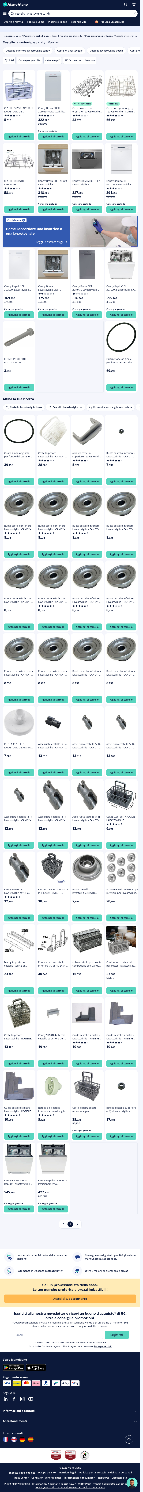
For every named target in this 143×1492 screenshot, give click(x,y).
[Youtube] (30, 1399)
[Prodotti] (5, 13)
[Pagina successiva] (77, 1224)
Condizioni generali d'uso (46, 1477)
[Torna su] (129, 1439)
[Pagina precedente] (63, 1224)
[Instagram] (22, 1399)
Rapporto (104, 1477)
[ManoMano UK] (14, 1439)
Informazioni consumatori (79, 1477)
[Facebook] (14, 1399)
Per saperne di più (103, 1346)
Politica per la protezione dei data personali (105, 1472)
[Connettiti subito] (125, 4)
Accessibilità (119, 1477)
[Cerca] (12, 13)
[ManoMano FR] (5, 1439)
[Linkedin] (5, 1399)
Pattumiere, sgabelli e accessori (39, 35)
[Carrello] (134, 4)
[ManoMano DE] (22, 1439)
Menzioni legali (68, 1472)
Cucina (19, 35)
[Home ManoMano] (61, 4)
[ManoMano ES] (30, 1439)
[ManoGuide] (132, 1483)
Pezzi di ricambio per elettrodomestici (70, 35)
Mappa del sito (47, 1472)
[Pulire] (134, 13)
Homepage (8, 35)
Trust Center (21, 1477)
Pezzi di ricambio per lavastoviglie (101, 35)
